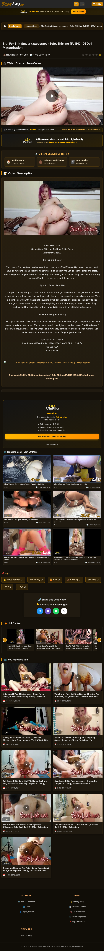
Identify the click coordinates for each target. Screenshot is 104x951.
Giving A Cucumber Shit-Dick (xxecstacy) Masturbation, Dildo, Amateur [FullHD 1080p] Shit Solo (26, 739)
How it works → (52, 444)
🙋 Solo (53, 579)
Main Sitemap (26, 935)
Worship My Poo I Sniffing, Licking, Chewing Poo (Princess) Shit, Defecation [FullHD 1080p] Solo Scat (76, 695)
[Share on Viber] (48, 611)
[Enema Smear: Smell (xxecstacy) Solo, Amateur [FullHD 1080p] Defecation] (78, 808)
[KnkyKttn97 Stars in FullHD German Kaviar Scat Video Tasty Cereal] (27, 542)
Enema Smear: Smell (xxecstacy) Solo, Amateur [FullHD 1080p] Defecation (76, 825)
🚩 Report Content (77, 922)
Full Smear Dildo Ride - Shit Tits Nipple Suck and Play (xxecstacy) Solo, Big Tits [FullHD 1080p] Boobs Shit (25, 782)
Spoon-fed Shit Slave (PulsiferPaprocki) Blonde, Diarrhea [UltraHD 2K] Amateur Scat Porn (75, 558)
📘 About (26, 907)
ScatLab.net (14, 26)
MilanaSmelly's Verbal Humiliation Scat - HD (70, 484)
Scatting (92, 579)
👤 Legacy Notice (26, 912)
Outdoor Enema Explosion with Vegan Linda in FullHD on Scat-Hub (75, 521)
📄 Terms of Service (77, 907)
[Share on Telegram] (40, 611)
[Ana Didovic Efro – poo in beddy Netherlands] (27, 504)
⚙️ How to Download (26, 901)
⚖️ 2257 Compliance (77, 917)
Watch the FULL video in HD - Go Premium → (81, 129)
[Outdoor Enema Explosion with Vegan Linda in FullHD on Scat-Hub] (77, 504)
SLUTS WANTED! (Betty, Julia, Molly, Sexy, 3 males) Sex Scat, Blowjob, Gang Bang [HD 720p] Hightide (78, 649)
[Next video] (99, 640)
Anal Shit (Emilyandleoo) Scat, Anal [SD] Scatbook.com (20, 647)
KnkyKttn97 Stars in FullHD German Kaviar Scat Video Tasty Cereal (26, 558)
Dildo (6, 586)
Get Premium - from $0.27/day (52, 436)
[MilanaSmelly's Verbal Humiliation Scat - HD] (77, 468)
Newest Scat (31, 26)
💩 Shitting (72, 579)
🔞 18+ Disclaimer (77, 912)
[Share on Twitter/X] (64, 611)
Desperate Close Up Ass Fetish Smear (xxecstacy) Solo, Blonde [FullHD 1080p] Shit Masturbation (26, 869)
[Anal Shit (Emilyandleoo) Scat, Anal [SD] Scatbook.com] (20, 636)
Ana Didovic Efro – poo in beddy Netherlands (21, 520)
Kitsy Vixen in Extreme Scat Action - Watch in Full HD (24, 484)
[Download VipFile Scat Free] (13, 4)
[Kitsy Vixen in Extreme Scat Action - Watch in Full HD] (27, 468)
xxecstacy (35, 579)
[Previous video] (5, 640)
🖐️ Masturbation (12, 579)
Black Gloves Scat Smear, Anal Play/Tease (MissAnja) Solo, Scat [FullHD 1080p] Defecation (25, 825)
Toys (20, 586)
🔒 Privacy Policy (77, 901)
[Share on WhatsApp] (56, 611)
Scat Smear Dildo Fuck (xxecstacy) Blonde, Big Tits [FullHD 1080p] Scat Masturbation (75, 782)
